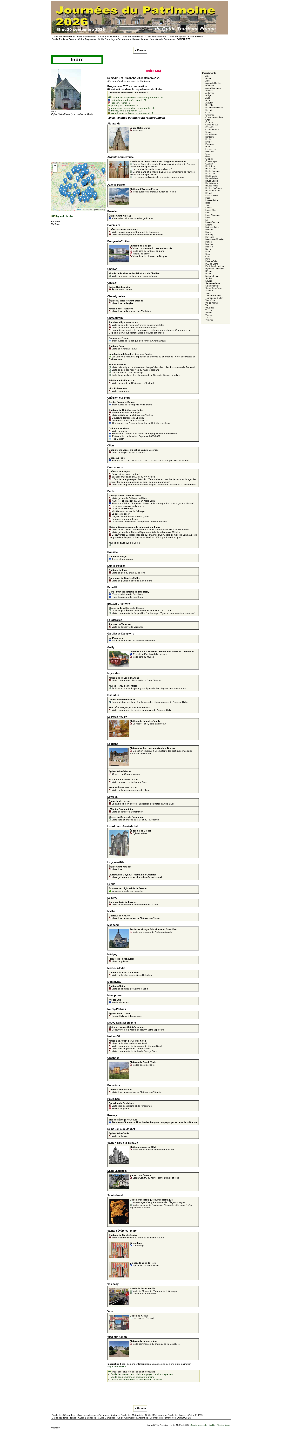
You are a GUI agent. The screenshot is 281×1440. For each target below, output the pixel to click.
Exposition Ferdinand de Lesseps (162, 652)
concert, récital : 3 (120, 103)
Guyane (209, 164)
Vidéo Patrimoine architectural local (130, 420)
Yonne (208, 317)
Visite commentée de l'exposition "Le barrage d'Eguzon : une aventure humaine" (153, 613)
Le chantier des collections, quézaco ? (152, 169)
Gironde (209, 159)
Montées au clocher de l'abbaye (128, 511)
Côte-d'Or (209, 127)
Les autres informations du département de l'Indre (136, 1379)
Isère (207, 203)
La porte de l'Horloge (122, 508)
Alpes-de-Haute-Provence (213, 84)
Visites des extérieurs (143, 1063)
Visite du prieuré (121, 960)
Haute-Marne (211, 176)
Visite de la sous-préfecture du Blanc (129, 788)
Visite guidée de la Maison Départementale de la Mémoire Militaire (146, 532)
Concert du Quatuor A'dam (124, 772)
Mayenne (209, 237)
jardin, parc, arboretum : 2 (124, 105)
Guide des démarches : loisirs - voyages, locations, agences (142, 1374)
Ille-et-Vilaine (211, 195)
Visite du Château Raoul (123, 347)
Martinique (210, 234)
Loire (207, 212)
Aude (207, 100)
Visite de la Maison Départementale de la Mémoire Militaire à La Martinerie (149, 528)
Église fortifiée (140, 832)
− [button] (55, 170)
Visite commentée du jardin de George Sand (134, 1051)
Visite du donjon (119, 429)
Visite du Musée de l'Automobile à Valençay (153, 1289)
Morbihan (209, 244)
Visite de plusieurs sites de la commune (130, 579)
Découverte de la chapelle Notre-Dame (130, 403)
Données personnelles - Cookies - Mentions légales (210, 1425)
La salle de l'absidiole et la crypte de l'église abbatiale (139, 521)
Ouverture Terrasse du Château (128, 417)
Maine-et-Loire (212, 227)
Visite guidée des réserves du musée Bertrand (135, 370)
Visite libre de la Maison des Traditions (130, 310)
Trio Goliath (118, 438)
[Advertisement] (78, 138)
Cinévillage (137, 1244)
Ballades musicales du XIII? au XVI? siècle (133, 476)
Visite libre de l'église (126, 302)
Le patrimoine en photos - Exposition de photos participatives (141, 802)
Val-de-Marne (211, 303)
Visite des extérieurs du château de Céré (152, 1148)
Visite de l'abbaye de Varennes (126, 625)
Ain (206, 76)
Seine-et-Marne (212, 283)
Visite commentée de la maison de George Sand (137, 1046)
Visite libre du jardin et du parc (148, 251)
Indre (207, 198)
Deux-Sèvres (211, 134)
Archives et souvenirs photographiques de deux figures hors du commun (147, 687)
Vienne (208, 312)
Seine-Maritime (212, 286)
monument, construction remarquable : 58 (132, 108)
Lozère (208, 225)
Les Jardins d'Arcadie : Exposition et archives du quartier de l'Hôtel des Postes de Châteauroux (152, 357)
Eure (207, 146)
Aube (207, 98)
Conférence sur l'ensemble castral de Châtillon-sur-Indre (141, 423)
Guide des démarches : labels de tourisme (132, 1377)
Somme (209, 290)
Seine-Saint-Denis (213, 288)
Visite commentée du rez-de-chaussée (151, 247)
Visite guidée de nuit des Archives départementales (136, 323)
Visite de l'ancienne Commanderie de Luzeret (134, 903)
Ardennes (209, 93)
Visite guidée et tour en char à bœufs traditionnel (135, 876)
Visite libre (140, 129)
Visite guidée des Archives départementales (134, 327)
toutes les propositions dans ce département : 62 (137, 97)
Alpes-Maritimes (213, 88)
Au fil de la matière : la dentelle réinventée (132, 639)
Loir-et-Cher (210, 210)
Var (206, 305)
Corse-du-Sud (211, 124)
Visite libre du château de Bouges (150, 256)
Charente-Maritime (214, 117)
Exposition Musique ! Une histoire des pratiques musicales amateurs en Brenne (161, 751)
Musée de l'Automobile (144, 1293)
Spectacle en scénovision (144, 1264)
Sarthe (208, 278)
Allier (207, 81)
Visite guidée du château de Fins (127, 571)
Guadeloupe (211, 161)
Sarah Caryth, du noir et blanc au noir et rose (154, 1176)
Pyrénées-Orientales (215, 268)
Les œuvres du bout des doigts (128, 372)
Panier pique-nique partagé (124, 472)
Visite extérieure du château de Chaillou (132, 415)
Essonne (209, 144)
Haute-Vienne (211, 183)
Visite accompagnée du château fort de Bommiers (137, 234)
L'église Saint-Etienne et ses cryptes (130, 516)
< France (140, 50)
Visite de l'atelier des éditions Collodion (130, 973)
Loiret (208, 217)
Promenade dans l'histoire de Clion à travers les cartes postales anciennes (149, 459)
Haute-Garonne (212, 171)
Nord (207, 251)
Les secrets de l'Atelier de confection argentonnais (158, 177)
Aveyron (209, 103)
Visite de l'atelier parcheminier (126, 810)
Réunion (209, 271)
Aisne (208, 78)
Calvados (209, 110)
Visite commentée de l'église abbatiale (153, 930)
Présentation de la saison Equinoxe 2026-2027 (136, 436)
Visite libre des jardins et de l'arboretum (130, 1104)
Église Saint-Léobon (120, 288)
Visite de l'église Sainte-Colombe (134, 451)
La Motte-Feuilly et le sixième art (148, 722)
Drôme (208, 142)
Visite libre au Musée (143, 656)
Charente (209, 115)
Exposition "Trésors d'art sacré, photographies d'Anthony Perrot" (145, 433)
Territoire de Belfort (214, 298)
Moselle (209, 247)
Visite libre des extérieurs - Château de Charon (134, 917)
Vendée (208, 310)
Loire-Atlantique (212, 215)
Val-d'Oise (210, 300)
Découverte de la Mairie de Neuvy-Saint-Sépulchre (136, 1028)
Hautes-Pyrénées (213, 188)
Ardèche (209, 90)
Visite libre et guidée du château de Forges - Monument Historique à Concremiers (154, 484)
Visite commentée (119, 389)
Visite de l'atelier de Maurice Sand (128, 1042)
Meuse (208, 242)
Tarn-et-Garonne (213, 295)
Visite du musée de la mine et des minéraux (134, 274)
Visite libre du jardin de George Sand (131, 1048)
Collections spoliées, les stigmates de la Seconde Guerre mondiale (146, 375)
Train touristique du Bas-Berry (129, 593)
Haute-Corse (211, 168)
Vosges (208, 315)
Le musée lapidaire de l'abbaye (128, 506)
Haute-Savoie (211, 181)
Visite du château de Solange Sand (128, 987)
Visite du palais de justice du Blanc (128, 780)
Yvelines (209, 320)
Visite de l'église (119, 1134)
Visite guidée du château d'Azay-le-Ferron (153, 190)
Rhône (208, 273)
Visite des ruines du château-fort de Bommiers (134, 230)
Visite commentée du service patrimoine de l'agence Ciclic (140, 708)
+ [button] (55, 165)
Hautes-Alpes (211, 185)
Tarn (207, 293)
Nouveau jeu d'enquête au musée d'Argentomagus (157, 1201)
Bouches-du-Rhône (214, 107)
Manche (209, 229)
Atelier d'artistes (119, 1001)
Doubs (208, 139)
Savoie (208, 281)
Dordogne (209, 137)
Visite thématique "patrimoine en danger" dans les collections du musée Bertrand (152, 366)
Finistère (209, 151)
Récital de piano (141, 253)
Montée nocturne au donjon (126, 411)
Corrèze (209, 122)
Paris (207, 259)
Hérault (208, 193)
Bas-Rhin (209, 105)
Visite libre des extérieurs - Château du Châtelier (135, 1090)
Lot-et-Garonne (212, 222)
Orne (207, 256)
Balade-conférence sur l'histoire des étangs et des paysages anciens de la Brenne (153, 1121)
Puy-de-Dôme (211, 264)
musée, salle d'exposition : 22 (126, 110)
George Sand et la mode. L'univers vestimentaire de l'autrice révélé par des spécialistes (162, 164)
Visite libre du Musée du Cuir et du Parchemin (134, 818)
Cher (207, 120)
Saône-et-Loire (212, 276)
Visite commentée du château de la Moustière (155, 1342)
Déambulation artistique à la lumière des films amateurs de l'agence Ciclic (148, 700)
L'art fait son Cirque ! (142, 1317)
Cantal (208, 112)
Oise (207, 254)
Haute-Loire (210, 173)
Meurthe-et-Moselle (214, 239)
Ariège (208, 95)
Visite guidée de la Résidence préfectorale (132, 381)
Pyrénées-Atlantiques (215, 266)
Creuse (208, 132)
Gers (207, 156)
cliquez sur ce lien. (117, 1366)
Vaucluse (209, 308)
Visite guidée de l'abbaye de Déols (128, 496)
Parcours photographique (125, 519)
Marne (208, 232)
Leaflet (78, 209)
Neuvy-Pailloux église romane (125, 1014)
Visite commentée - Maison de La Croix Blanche (135, 679)
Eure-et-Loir (210, 149)
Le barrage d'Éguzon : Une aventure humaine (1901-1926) (140, 609)
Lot (206, 220)
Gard (207, 154)
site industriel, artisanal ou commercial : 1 (131, 113)
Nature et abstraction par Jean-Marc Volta (133, 500)
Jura (207, 205)
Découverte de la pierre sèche (128, 889)
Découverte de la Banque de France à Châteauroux (137, 339)
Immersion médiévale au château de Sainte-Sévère (137, 1236)
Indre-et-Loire (211, 200)
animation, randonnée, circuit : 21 (128, 100)
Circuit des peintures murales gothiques (131, 217)
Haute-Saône (211, 178)
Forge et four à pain (121, 557)
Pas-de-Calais (212, 261)
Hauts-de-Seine (212, 190)
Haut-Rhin (210, 166)
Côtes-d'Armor (212, 129)
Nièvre (208, 249)
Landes (208, 207)
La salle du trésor (121, 513)
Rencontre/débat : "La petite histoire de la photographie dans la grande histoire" (153, 503)
